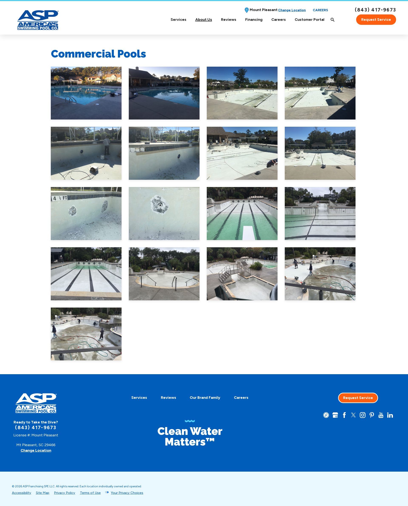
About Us (203, 19)
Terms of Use (90, 493)
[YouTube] (381, 415)
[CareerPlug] (326, 415)
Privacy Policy (64, 493)
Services (178, 19)
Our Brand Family (205, 397)
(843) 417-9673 (375, 10)
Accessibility (21, 493)
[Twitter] (353, 415)
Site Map (42, 493)
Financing (253, 19)
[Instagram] (363, 415)
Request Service (376, 19)
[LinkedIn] (390, 415)
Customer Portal (309, 19)
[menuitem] (178, 19)
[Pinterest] (372, 415)
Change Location (292, 10)
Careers (320, 10)
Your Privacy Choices (127, 493)
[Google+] (335, 415)
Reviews (228, 19)
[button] (86, 93)
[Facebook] (344, 415)
